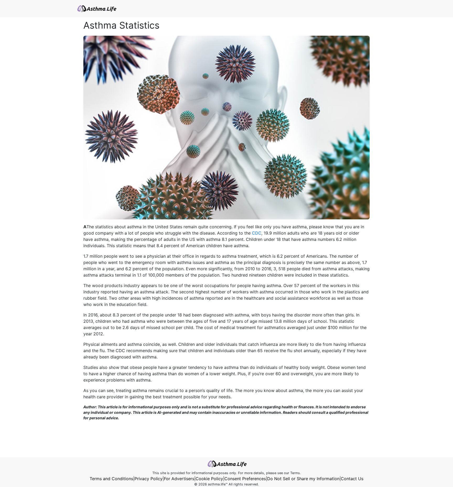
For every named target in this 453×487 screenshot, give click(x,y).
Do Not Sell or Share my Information (303, 478)
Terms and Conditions (111, 478)
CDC (256, 233)
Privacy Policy (148, 478)
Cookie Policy (209, 478)
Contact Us (352, 478)
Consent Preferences (245, 478)
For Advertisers (179, 478)
